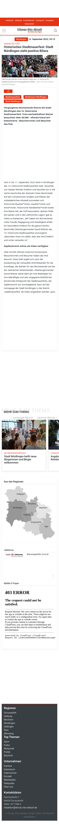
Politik (7, 752)
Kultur (7, 745)
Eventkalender (28, 20)
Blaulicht (8, 755)
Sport (6, 741)
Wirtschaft (9, 748)
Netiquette (9, 783)
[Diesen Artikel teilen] (8, 91)
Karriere (8, 765)
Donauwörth (10, 712)
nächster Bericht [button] (46, 417)
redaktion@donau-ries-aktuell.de (20, 807)
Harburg (8, 716)
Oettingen (9, 726)
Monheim (8, 719)
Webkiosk (9, 20)
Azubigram (40, 20)
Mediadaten (29, 24)
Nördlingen (9, 723)
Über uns (8, 786)
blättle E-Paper (11, 583)
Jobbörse (18, 20)
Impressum (9, 769)
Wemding (9, 733)
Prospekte (49, 20)
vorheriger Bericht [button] (23, 417)
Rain (6, 730)
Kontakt (8, 776)
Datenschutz (10, 772)
